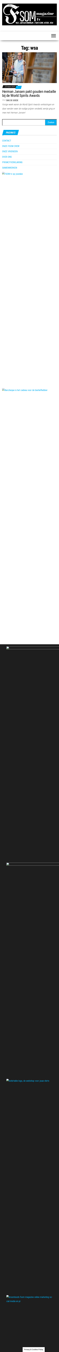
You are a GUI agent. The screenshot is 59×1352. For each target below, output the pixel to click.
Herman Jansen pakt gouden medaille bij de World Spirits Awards (29, 93)
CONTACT (6, 140)
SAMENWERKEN (9, 167)
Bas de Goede (12, 100)
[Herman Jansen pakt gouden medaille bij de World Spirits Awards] (29, 67)
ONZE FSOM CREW (10, 146)
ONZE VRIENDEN (10, 151)
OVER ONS (7, 157)
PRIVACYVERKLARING (12, 162)
